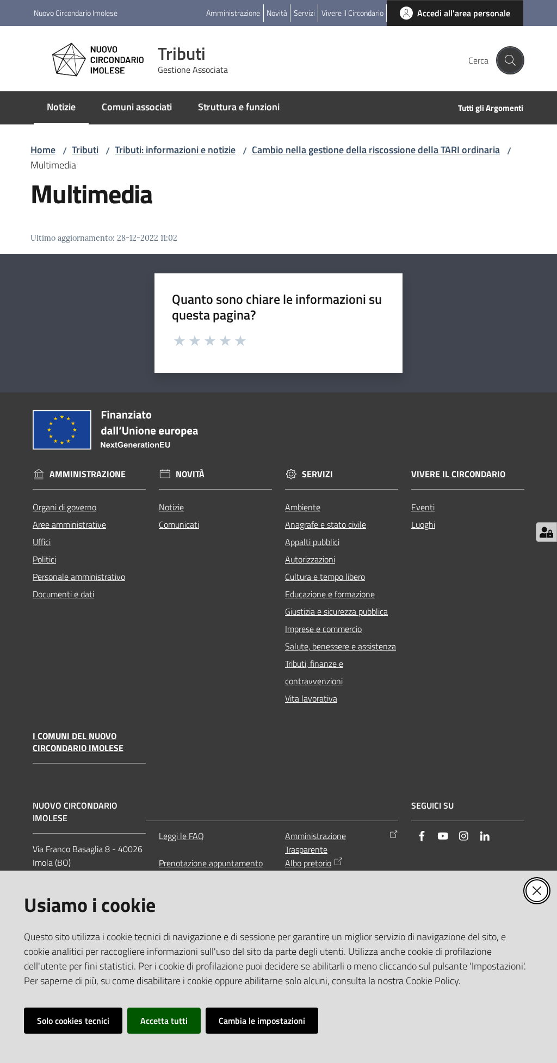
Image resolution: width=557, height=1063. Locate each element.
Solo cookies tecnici (73, 1020)
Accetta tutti (164, 1020)
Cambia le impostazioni (262, 1020)
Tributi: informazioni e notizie (175, 149)
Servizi (317, 474)
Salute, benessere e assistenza (340, 646)
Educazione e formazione (330, 594)
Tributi (85, 149)
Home (42, 149)
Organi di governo (64, 507)
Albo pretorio (308, 863)
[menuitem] (61, 107)
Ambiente (302, 507)
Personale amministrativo (79, 576)
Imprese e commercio (323, 628)
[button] (510, 60)
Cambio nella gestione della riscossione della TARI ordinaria (376, 149)
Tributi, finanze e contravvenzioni (314, 672)
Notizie (171, 507)
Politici (44, 559)
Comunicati (179, 524)
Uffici (42, 541)
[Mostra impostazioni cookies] (546, 532)
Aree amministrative (69, 524)
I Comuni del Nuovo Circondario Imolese (78, 742)
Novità (190, 474)
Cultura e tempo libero (325, 576)
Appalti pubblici (312, 541)
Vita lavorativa (311, 698)
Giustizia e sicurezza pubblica (336, 611)
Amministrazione (87, 474)
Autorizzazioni (310, 559)
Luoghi (423, 524)
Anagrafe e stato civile (325, 524)
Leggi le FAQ (181, 835)
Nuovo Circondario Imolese (75, 12)
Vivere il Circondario (458, 474)
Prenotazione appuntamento (211, 863)
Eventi (423, 507)
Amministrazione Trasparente (315, 842)
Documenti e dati (63, 594)
